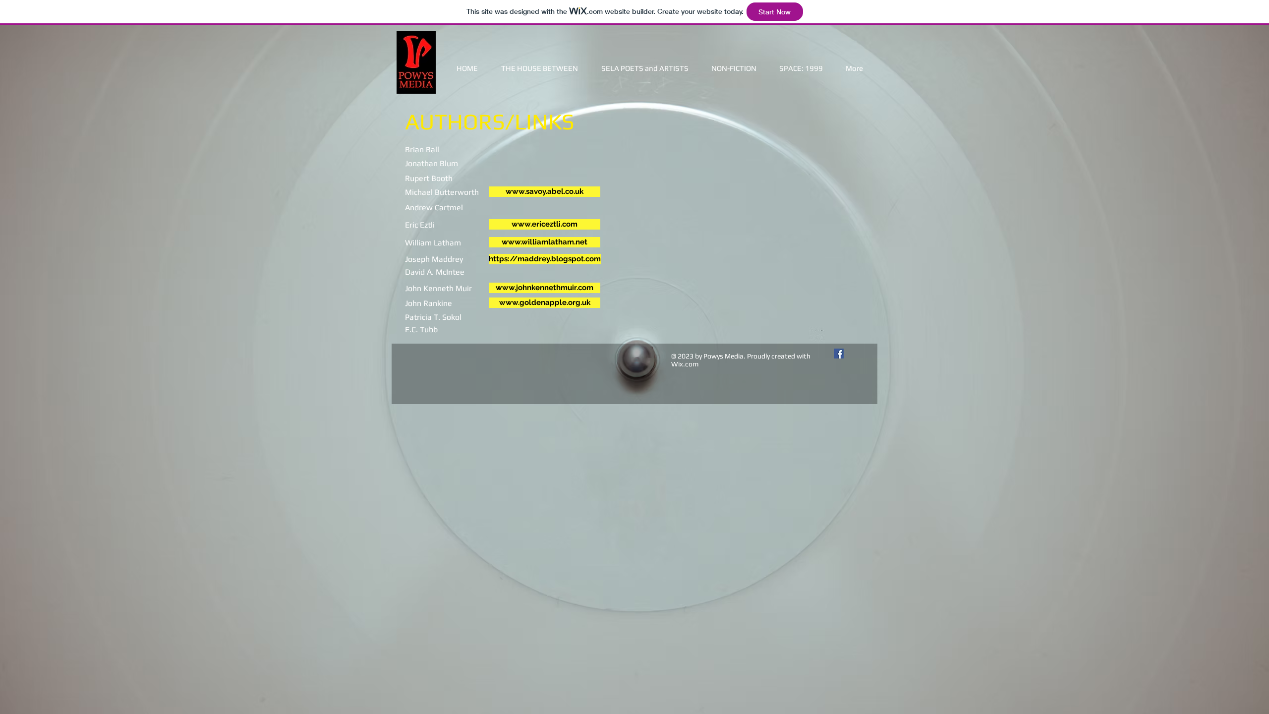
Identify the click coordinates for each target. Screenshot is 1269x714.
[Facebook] (839, 353)
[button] (734, 68)
